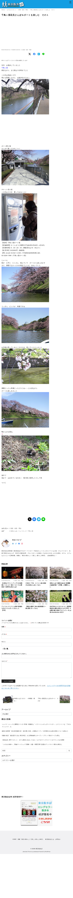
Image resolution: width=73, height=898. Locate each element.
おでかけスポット (12, 9)
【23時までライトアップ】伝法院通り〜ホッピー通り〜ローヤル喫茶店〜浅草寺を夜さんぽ (12, 585)
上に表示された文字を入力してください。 (15, 654)
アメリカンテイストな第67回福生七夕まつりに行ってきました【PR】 (12, 608)
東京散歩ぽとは (49, 839)
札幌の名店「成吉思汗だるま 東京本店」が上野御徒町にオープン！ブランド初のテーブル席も (31, 735)
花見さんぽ (13, 531)
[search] (69, 750)
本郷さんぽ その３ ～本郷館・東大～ (24, 699)
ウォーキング (22, 531)
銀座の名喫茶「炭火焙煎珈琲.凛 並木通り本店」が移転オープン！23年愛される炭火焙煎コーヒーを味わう (35, 731)
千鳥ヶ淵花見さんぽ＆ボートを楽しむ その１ (42, 9)
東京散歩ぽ (39, 849)
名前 (4, 627)
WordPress (47, 851)
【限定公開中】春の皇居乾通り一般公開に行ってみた (36, 607)
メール (4, 634)
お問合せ (57, 839)
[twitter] (15, 543)
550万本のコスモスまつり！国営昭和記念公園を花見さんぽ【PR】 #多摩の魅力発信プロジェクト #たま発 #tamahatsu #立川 (60, 609)
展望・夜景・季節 (23, 9)
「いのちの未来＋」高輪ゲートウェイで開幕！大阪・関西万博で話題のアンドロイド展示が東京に (32, 744)
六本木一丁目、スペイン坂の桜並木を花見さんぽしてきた (36, 584)
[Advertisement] (36, 32)
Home (3, 9)
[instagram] (22, 543)
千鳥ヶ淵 (30, 531)
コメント (5, 661)
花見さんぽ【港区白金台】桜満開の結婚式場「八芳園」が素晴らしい (60, 585)
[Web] (12, 543)
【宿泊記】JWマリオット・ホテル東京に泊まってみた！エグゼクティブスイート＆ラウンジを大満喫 (33, 740)
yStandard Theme (27, 851)
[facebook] (19, 543)
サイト (4, 642)
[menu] (70, 2)
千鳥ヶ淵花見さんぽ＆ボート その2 (48, 699)
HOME (14, 839)
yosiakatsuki (36, 851)
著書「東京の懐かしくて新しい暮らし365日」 (31, 839)
